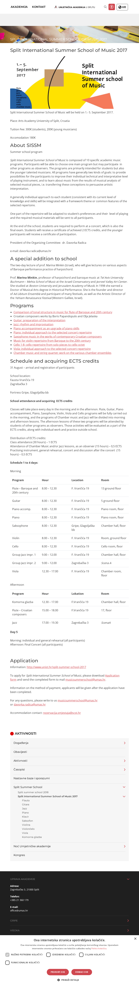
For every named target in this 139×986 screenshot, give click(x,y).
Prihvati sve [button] (58, 972)
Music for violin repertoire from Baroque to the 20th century (52, 341)
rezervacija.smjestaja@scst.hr (62, 713)
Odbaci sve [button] (81, 972)
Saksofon (27, 820)
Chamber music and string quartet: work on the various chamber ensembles (62, 353)
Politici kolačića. (99, 948)
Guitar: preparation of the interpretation (39, 320)
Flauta (25, 800)
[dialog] (69, 960)
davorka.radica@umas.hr (30, 704)
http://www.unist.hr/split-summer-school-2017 (56, 667)
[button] (69, 980)
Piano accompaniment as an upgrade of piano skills (46, 328)
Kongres (19, 855)
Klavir (25, 816)
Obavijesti (20, 751)
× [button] (135, 939)
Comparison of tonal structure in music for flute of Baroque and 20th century (63, 312)
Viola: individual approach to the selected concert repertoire (52, 349)
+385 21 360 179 (19, 900)
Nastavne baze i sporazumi (32, 778)
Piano (25, 812)
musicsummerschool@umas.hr (85, 679)
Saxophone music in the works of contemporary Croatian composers (58, 336)
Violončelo (28, 828)
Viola (25, 832)
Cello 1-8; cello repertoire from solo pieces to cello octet (49, 345)
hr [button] (123, 7)
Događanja (21, 742)
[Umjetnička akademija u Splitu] (75, 7)
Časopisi (19, 769)
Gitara (25, 804)
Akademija (19, 6)
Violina (26, 824)
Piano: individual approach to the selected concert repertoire (53, 332)
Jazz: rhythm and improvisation (33, 324)
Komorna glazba (32, 837)
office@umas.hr (19, 910)
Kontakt (39, 6)
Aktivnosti (20, 760)
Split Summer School (28, 787)
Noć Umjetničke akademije (32, 846)
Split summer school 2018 (33, 792)
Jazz (24, 808)
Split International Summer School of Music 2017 (48, 796)
